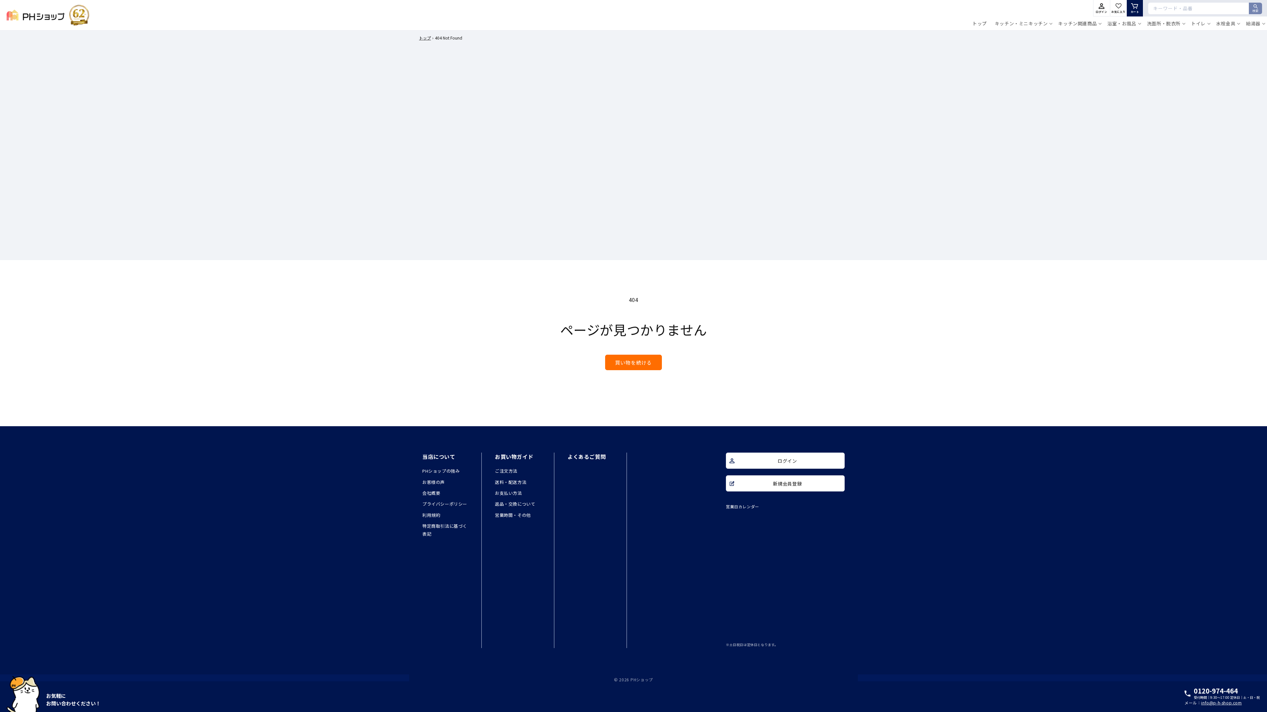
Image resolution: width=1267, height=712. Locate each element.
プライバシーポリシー (444, 504)
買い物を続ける (633, 362)
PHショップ (642, 679)
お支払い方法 (508, 493)
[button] (1023, 23)
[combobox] (1205, 8)
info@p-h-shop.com (1221, 703)
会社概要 (431, 493)
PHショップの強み (441, 471)
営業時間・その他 (513, 515)
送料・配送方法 (510, 482)
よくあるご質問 (587, 456)
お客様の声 (433, 482)
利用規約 (431, 515)
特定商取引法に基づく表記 (444, 530)
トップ (425, 38)
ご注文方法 (506, 471)
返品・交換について (515, 504)
